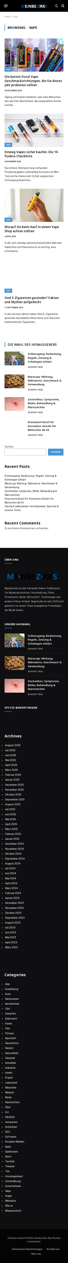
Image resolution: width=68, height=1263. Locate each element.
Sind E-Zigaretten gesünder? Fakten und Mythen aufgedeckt (32, 300)
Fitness (9, 1033)
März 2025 (11, 829)
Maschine (10, 1087)
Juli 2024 (10, 868)
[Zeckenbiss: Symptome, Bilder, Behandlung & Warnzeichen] (14, 404)
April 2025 (11, 824)
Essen (8, 1023)
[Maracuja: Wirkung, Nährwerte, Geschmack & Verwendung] (14, 381)
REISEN (10, 1117)
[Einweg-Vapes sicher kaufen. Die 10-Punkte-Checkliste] (34, 130)
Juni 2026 (10, 755)
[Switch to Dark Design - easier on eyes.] (56, 5)
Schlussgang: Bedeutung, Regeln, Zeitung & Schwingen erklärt (45, 357)
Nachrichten (12, 1102)
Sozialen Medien (14, 1141)
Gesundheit (11, 1053)
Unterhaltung (13, 1181)
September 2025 (15, 799)
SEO (7, 1131)
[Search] (62, 6)
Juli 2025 (10, 809)
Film (7, 1028)
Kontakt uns (53, 1249)
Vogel (8, 1195)
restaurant (11, 1122)
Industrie (10, 1067)
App (7, 984)
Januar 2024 (12, 898)
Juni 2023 (10, 932)
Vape (8, 70)
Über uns (36, 1253)
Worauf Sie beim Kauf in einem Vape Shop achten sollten (32, 229)
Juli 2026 (10, 750)
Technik (10, 1161)
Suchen (9, 446)
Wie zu (9, 1205)
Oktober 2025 (13, 794)
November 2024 (14, 848)
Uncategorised (13, 1176)
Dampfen (10, 1013)
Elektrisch (11, 1018)
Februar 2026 (13, 774)
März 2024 (11, 888)
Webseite (10, 1200)
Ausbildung (11, 989)
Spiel (8, 1146)
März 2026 (11, 769)
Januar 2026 (12, 779)
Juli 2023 (10, 927)
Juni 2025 (10, 814)
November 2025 (14, 789)
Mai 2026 (10, 760)
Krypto (9, 1077)
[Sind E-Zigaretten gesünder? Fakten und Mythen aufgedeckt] (34, 276)
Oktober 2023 (13, 912)
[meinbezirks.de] (34, 5)
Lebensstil (11, 1082)
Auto (8, 994)
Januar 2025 (12, 838)
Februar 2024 (13, 893)
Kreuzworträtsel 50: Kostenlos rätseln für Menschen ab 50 (42, 426)
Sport (8, 1156)
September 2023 (15, 917)
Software (10, 1136)
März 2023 (11, 947)
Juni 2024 (10, 873)
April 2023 (11, 942)
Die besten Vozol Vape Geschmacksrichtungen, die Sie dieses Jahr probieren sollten (33, 81)
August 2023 (12, 922)
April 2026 (11, 765)
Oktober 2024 (13, 853)
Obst (8, 1107)
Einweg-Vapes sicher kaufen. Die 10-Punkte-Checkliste (32, 154)
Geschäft (10, 1038)
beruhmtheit (12, 1003)
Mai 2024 (10, 878)
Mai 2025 (10, 819)
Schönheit (11, 1126)
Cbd (7, 1008)
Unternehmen (13, 1186)
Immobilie (10, 1062)
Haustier (10, 1058)
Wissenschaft (13, 1210)
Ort (7, 1112)
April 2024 (11, 883)
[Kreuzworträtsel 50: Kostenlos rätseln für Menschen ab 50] (14, 427)
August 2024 (13, 863)
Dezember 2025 (14, 784)
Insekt (9, 1072)
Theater (10, 1166)
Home (8, 16)
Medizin (9, 1092)
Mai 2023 (10, 937)
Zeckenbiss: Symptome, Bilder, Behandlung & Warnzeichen (43, 403)
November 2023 (14, 908)
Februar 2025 (13, 834)
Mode (8, 1097)
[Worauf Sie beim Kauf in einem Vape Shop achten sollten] (34, 205)
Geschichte (11, 1043)
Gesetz (9, 1048)
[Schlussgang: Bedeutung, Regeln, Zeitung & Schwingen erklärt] (14, 358)
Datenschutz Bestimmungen (27, 1249)
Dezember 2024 (14, 843)
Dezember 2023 (14, 902)
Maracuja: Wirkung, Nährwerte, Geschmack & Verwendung (45, 380)
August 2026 (12, 745)
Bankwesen (12, 998)
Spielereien (11, 1151)
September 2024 (15, 858)
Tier (7, 1171)
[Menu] (6, 6)
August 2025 (12, 804)
